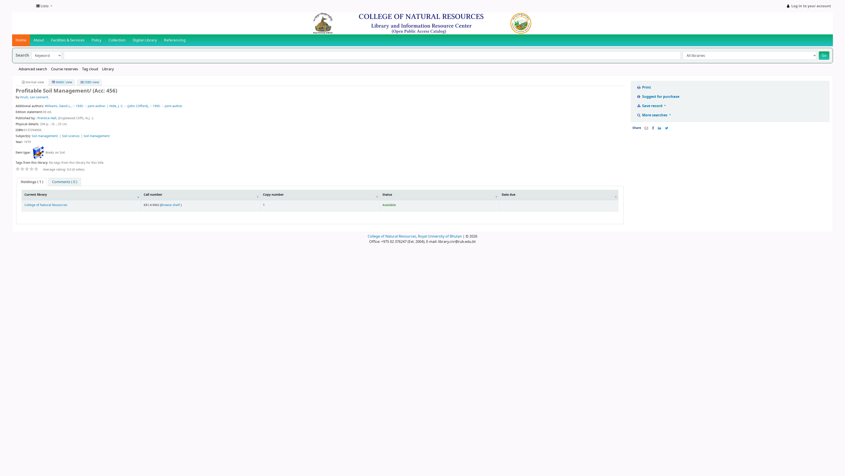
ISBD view (91, 82)
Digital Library (145, 40)
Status (387, 194)
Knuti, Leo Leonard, (34, 97)
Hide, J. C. (116, 106)
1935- (80, 106)
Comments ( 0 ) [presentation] (64, 182)
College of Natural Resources (45, 205)
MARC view (63, 82)
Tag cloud (90, 69)
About (38, 40)
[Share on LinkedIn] (659, 128)
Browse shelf (171, 205)
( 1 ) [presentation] (32, 182)
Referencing (175, 40)
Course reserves (64, 69)
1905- (157, 106)
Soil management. (45, 136)
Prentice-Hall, (47, 118)
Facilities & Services (67, 40)
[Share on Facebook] (653, 128)
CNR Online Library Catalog (23, 6)
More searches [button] (654, 115)
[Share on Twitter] (666, 128)
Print (646, 87)
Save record (652, 106)
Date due (508, 194)
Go (824, 55)
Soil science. (71, 136)
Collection (117, 40)
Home (21, 40)
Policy (96, 40)
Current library (35, 194)
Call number (153, 194)
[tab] (32, 182)
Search (22, 55)
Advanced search (33, 69)
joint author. (97, 106)
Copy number (273, 194)
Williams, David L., (58, 106)
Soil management (97, 136)
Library (108, 69)
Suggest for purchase (660, 96)
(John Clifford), (138, 106)
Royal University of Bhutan (440, 236)
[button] (44, 6)
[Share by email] (646, 128)
